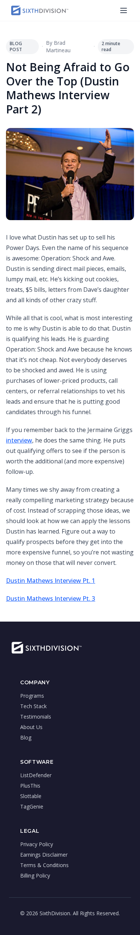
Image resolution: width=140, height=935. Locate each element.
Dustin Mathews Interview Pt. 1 (50, 580)
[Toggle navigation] (123, 10)
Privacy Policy (36, 844)
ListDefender (36, 775)
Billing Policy (35, 875)
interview (19, 440)
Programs (32, 695)
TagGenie (31, 806)
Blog (25, 737)
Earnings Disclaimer (44, 854)
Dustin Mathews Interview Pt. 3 (50, 598)
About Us (31, 727)
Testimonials (35, 716)
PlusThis (30, 785)
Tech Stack (33, 706)
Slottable (30, 796)
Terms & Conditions (44, 865)
